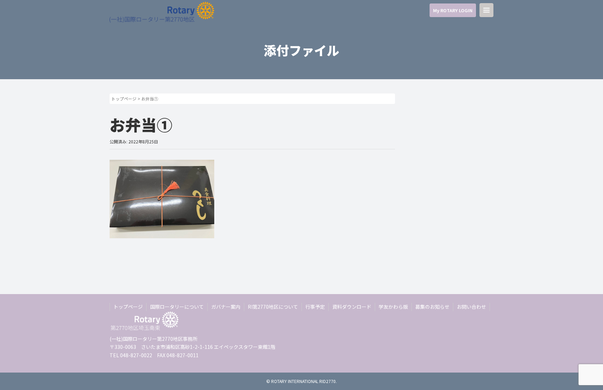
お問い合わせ (471, 306)
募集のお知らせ (432, 306)
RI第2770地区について (273, 306)
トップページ (123, 99)
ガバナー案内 (225, 306)
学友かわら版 (393, 306)
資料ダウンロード (351, 306)
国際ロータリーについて (177, 306)
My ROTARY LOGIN (452, 10)
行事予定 (315, 306)
